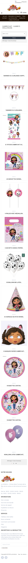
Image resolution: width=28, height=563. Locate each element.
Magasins (4, 527)
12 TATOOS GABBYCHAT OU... (14, 144)
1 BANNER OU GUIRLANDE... (14, 110)
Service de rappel (6, 505)
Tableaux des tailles (7, 517)
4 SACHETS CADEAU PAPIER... (14, 248)
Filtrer (14, 38)
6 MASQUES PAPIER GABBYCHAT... (14, 351)
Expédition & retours (7, 507)
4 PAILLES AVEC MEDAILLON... (14, 213)
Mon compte (5, 500)
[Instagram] (6, 557)
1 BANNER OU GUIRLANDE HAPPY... (14, 75)
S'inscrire (3, 510)
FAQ (2, 524)
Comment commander (8, 522)
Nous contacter (5, 519)
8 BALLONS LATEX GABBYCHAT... (14, 454)
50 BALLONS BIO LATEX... (14, 282)
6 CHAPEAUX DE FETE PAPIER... (14, 317)
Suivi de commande (7, 502)
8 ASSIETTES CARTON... (14, 385)
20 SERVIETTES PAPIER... (14, 179)
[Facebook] (2, 557)
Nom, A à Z (14, 33)
